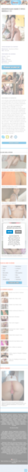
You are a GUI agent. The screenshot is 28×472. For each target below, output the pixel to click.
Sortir (18, 232)
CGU (14, 245)
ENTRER (10, 232)
